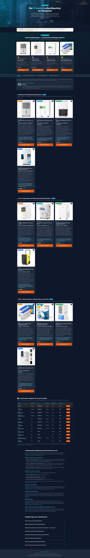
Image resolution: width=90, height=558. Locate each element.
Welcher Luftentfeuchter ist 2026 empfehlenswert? (35, 524)
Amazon (68, 409)
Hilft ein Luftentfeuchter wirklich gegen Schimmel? (35, 541)
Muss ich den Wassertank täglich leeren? (33, 538)
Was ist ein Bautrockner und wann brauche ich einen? (35, 545)
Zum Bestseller (65, 69)
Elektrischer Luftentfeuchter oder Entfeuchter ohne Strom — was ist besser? (40, 527)
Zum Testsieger (21, 69)
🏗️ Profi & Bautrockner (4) (42, 75)
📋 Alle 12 (19, 75)
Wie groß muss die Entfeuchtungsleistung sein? (34, 531)
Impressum (42, 551)
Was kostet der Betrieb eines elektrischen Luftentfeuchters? (37, 534)
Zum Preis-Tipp (50, 69)
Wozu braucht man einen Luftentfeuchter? (33, 520)
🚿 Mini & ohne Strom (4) (54, 75)
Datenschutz (47, 551)
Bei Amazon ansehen (26, 144)
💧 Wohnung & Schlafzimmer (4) (29, 75)
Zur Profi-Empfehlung (37, 69)
